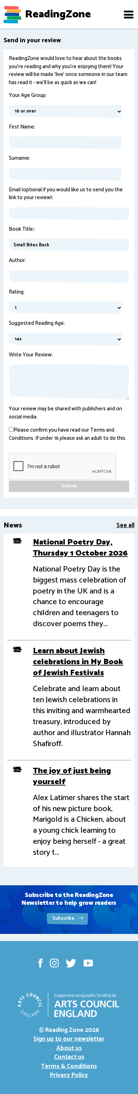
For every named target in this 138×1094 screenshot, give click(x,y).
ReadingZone (58, 14)
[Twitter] (71, 963)
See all (125, 525)
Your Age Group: (27, 96)
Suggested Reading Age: (37, 323)
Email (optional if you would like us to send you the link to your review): (66, 194)
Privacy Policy (69, 1075)
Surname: (19, 158)
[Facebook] (40, 963)
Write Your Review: (31, 355)
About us (69, 1048)
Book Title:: (22, 229)
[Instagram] (54, 963)
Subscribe (63, 918)
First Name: (22, 127)
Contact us (69, 1057)
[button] (128, 14)
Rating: (16, 292)
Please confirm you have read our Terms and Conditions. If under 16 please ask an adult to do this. (67, 434)
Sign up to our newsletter (69, 1039)
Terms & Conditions (69, 1066)
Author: (17, 261)
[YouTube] (88, 963)
